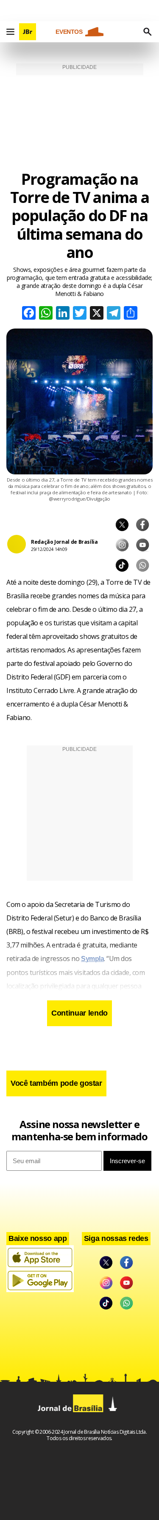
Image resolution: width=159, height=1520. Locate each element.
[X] (96, 314)
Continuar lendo (79, 1013)
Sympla (92, 958)
